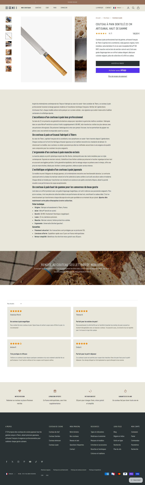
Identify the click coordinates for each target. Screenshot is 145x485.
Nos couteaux (26, 8)
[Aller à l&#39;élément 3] (8, 36)
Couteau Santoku (54, 436)
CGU (47, 475)
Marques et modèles (97, 441)
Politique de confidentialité (60, 470)
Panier (133, 436)
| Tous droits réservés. (30, 473)
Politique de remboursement (78, 470)
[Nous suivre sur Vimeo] (42, 462)
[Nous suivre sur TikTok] (36, 462)
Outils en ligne (118, 441)
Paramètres (135, 445)
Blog (115, 432)
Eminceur (64, 8)
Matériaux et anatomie (98, 436)
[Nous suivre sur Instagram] (18, 462)
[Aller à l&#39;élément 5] (8, 52)
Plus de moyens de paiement (117, 76)
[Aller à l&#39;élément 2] (8, 28)
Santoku (38, 8)
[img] (16, 311)
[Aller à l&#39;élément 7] (8, 68)
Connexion (134, 432)
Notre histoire (74, 432)
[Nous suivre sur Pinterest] (24, 462)
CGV (42, 475)
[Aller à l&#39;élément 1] (8, 20)
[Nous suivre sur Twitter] (12, 462)
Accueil (98, 18)
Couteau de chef (54, 432)
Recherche (117, 445)
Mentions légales (46, 470)
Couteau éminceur (55, 441)
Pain (54, 8)
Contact (108, 8)
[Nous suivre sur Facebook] (6, 462)
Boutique (106, 18)
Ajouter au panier (117, 63)
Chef (47, 8)
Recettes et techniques (98, 449)
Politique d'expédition (95, 470)
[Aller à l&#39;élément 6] (8, 60)
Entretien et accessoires (99, 445)
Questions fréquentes (77, 445)
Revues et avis (74, 441)
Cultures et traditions (98, 453)
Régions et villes (119, 436)
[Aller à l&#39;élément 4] (8, 44)
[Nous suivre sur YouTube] (30, 462)
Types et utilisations (97, 432)
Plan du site (117, 449)
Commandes (135, 441)
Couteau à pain (54, 445)
